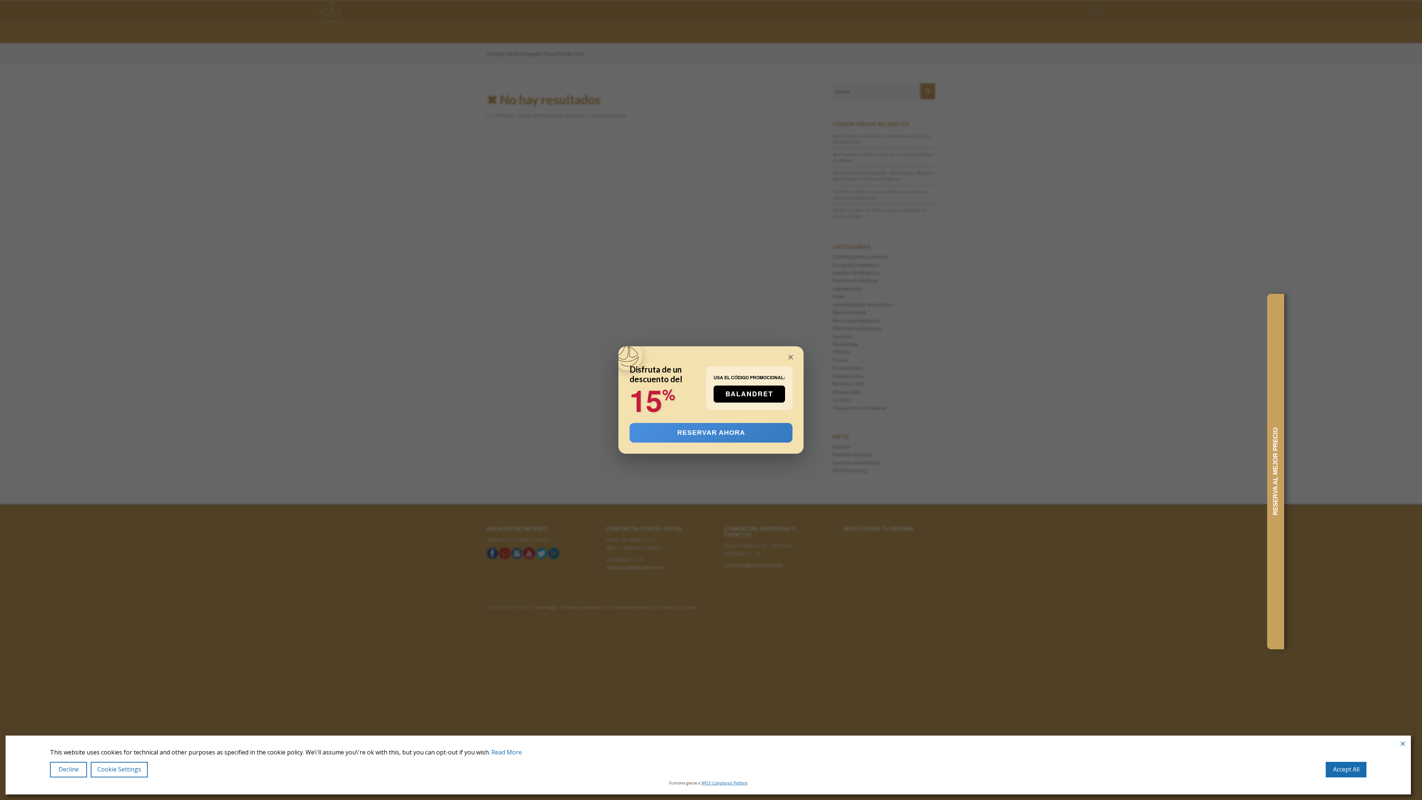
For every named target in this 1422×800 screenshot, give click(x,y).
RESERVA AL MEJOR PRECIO (1275, 471)
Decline (69, 769)
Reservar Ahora (711, 432)
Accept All (1346, 769)
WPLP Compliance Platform (724, 783)
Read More (506, 752)
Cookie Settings (119, 769)
